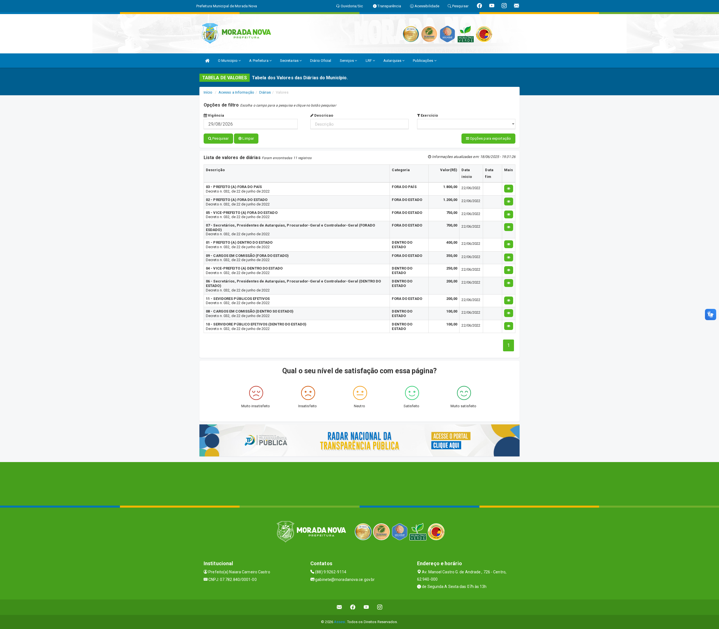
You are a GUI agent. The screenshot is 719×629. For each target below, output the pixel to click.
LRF (369, 60)
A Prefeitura (259, 60)
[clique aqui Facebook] (353, 607)
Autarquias (392, 60)
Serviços (347, 60)
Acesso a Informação (236, 92)
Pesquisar (220, 138)
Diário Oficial (320, 60)
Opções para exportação (490, 138)
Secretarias (289, 60)
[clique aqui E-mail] (339, 607)
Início (208, 92)
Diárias (265, 92)
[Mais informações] (508, 189)
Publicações (423, 60)
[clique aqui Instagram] (380, 607)
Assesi (339, 622)
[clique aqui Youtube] (366, 607)
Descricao (323, 115)
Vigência (215, 115)
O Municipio (228, 60)
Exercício (429, 115)
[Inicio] (207, 60)
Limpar (248, 138)
